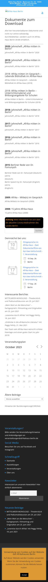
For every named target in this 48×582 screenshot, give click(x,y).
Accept (24, 575)
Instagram (9, 449)
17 (13, 376)
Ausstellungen (13, 464)
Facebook (28, 446)
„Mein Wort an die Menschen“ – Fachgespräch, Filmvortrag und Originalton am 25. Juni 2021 (23, 308)
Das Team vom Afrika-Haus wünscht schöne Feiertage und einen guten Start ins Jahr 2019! (23, 332)
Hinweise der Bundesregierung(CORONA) (22, 406)
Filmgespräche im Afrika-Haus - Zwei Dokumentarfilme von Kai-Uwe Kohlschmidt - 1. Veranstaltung (32, 248)
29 (40, 381)
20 (29, 376)
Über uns (11, 472)
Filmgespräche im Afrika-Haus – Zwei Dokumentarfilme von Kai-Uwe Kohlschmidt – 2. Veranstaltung (33, 273)
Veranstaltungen (14, 468)
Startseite (11, 460)
